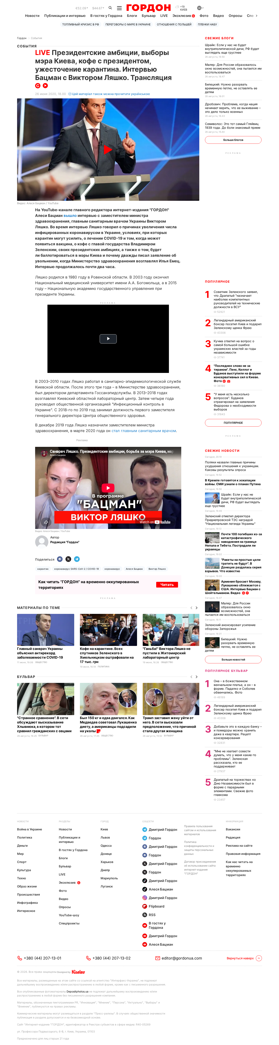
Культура (24, 870)
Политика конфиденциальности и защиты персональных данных (199, 847)
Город (105, 821)
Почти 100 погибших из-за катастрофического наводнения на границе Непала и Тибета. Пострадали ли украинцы (233, 541)
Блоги (132, 16)
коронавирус (112, 568)
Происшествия (28, 894)
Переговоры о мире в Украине (128, 24)
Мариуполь (109, 878)
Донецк (106, 854)
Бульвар (149, 16)
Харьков (107, 862)
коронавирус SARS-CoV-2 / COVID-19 (76, 568)
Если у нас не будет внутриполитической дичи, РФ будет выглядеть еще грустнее (232, 48)
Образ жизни (27, 886)
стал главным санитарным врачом (144, 430)
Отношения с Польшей (174, 24)
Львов (105, 837)
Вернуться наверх (240, 958)
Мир (20, 854)
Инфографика (27, 903)
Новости (32, 16)
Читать (167, 584)
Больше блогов (233, 139)
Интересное (26, 911)
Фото (204, 16)
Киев (104, 829)
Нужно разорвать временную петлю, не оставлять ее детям (231, 88)
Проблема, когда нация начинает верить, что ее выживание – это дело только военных (233, 108)
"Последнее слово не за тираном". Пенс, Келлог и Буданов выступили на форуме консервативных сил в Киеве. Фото (237, 373)
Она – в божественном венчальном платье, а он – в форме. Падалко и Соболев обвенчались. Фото (235, 686)
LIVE (164, 16)
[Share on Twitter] (68, 559)
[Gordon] (148, 8)
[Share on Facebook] (60, 559)
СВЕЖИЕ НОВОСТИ (222, 451)
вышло (70, 215)
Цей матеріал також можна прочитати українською (111, 94)
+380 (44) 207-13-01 (42, 958)
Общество (41, 662)
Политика (104, 666)
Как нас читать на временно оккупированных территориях (239, 868)
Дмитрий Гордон (163, 830)
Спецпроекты (69, 923)
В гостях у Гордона (106, 16)
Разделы (64, 821)
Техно (21, 878)
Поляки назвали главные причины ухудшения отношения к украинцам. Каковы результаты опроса (232, 466)
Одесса (106, 845)
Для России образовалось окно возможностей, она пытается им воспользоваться (233, 68)
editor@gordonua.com (182, 958)
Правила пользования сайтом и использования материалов (200, 830)
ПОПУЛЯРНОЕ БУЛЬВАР (226, 671)
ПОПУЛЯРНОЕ (217, 281)
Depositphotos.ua (77, 991)
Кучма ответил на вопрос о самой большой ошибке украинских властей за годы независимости (235, 346)
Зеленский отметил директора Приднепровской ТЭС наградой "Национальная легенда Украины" (230, 520)
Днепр (105, 870)
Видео (218, 16)
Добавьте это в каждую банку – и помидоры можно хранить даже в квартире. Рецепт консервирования (238, 732)
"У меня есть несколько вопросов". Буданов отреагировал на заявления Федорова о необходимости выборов (235, 401)
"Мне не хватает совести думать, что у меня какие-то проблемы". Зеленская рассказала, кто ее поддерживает (235, 758)
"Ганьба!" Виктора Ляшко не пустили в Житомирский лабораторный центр (167, 653)
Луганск (107, 886)
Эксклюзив (182, 16)
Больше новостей (233, 659)
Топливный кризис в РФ (80, 24)
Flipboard (156, 906)
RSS (152, 915)
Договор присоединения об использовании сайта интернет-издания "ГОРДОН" (200, 867)
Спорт (22, 862)
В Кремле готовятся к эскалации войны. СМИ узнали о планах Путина (233, 482)
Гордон (21, 38)
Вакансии (233, 829)
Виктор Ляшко (157, 568)
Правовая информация (243, 854)
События (36, 38)
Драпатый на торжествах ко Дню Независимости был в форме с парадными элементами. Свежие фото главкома (235, 787)
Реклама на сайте (239, 845)
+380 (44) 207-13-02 (111, 958)
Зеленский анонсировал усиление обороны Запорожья (230, 627)
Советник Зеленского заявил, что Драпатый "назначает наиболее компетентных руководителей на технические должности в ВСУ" (237, 299)
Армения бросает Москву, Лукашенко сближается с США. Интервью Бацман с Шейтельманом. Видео (233, 587)
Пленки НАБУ (207, 24)
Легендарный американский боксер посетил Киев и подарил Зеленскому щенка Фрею (238, 324)
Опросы (235, 16)
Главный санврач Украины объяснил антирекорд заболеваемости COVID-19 (40, 653)
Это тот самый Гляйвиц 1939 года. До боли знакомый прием (233, 125)
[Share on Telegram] (77, 559)
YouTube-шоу (69, 915)
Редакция (233, 837)
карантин (43, 568)
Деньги (22, 845)
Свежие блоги (219, 38)
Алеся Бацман (134, 568)
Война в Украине (29, 829)
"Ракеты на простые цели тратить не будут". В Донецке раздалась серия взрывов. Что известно (233, 565)
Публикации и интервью (65, 16)
